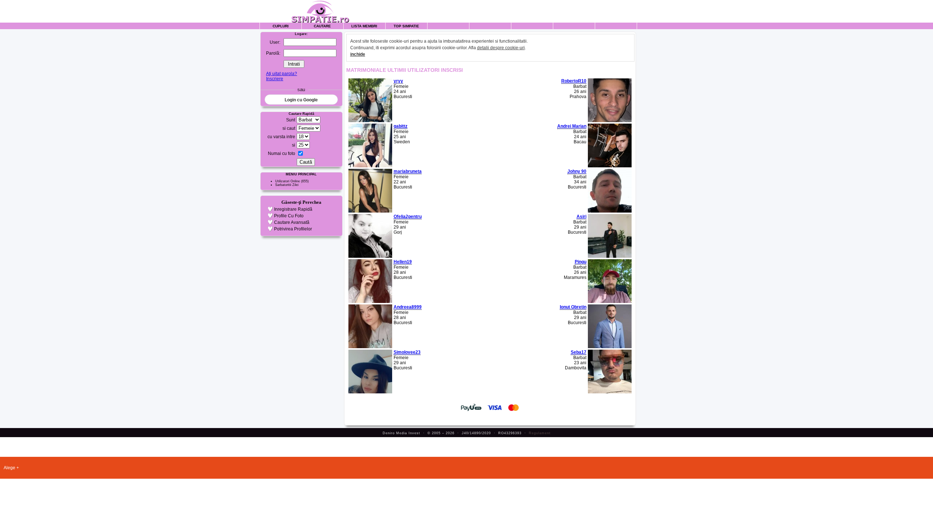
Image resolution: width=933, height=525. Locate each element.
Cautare (322, 26)
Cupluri (281, 26)
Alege (9, 467)
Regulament (540, 433)
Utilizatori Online (287, 181)
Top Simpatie (406, 26)
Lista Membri (364, 26)
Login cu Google (301, 99)
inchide (357, 54)
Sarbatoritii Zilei (286, 185)
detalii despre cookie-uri (501, 47)
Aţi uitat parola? (281, 73)
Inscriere (274, 78)
